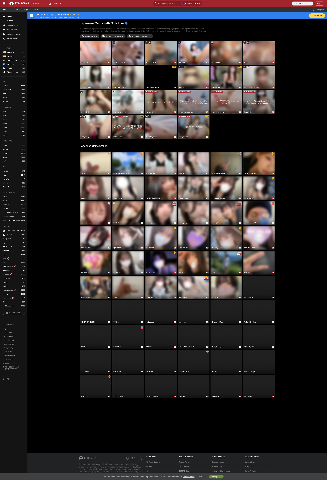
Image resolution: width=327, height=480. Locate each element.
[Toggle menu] (4, 3)
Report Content (8, 340)
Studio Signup (8, 359)
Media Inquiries (8, 344)
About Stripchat (8, 325)
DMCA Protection (251, 471)
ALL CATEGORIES (15, 313)
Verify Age (317, 16)
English (132, 458)
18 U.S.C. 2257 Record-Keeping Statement (11, 368)
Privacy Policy (8, 348)
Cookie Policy (189, 477)
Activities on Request (140, 36)
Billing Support (8, 336)
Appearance (90, 36)
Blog (4, 329)
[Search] (182, 3)
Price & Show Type (113, 36)
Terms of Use (8, 352)
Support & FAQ (8, 332)
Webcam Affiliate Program (221, 471)
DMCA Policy (184, 471)
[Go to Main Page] (19, 3)
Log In (319, 3)
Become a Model (9, 355)
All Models (6, 363)
